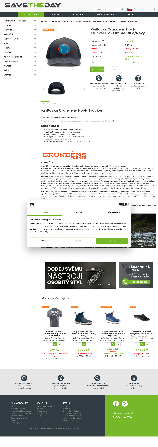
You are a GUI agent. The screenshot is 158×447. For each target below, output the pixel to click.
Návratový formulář (18, 416)
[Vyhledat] (122, 9)
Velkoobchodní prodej (72, 418)
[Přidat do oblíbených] (114, 69)
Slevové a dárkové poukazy (22, 411)
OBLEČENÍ (7, 52)
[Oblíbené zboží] (148, 9)
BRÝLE (6, 70)
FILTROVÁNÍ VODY (11, 39)
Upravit (78, 241)
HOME (44, 22)
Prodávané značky (44, 411)
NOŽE (5, 43)
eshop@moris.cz (24, 388)
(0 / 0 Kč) (140, 9)
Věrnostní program (18, 409)
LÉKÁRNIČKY (8, 30)
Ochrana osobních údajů (72, 413)
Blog (130, 14)
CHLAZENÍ (7, 66)
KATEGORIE (30, 14)
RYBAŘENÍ (7, 75)
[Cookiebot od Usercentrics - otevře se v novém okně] (118, 204)
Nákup (13, 406)
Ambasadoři (42, 413)
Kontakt (66, 409)
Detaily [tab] (79, 212)
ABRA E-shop (73, 428)
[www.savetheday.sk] (129, 9)
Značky (54, 14)
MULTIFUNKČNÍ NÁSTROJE (14, 21)
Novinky (78, 14)
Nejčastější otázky (18, 423)
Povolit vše (112, 241)
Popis (45, 104)
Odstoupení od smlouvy (72, 416)
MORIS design (69, 420)
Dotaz (54, 104)
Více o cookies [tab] (114, 212)
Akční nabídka (105, 14)
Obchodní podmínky (71, 411)
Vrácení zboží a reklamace (21, 413)
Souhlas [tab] (44, 212)
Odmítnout (45, 241)
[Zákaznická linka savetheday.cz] (136, 275)
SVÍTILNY (7, 25)
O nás (65, 406)
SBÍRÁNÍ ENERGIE (10, 61)
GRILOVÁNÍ (8, 34)
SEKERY (6, 48)
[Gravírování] (80, 275)
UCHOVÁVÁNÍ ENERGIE (12, 57)
